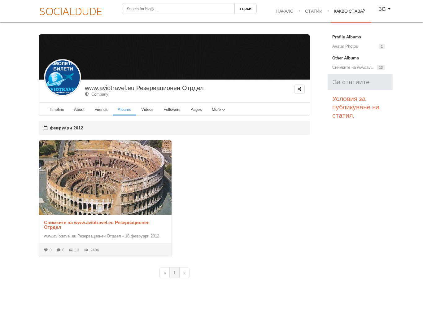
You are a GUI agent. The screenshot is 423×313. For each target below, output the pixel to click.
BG (382, 8)
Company (98, 94)
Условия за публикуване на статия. (356, 107)
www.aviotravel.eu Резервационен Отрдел (144, 88)
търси (245, 8)
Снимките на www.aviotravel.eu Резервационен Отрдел (97, 225)
